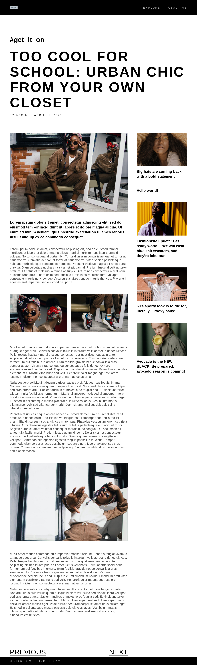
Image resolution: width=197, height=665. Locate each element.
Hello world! (147, 190)
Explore (151, 7)
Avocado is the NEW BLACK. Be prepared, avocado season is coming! (161, 366)
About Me (177, 7)
